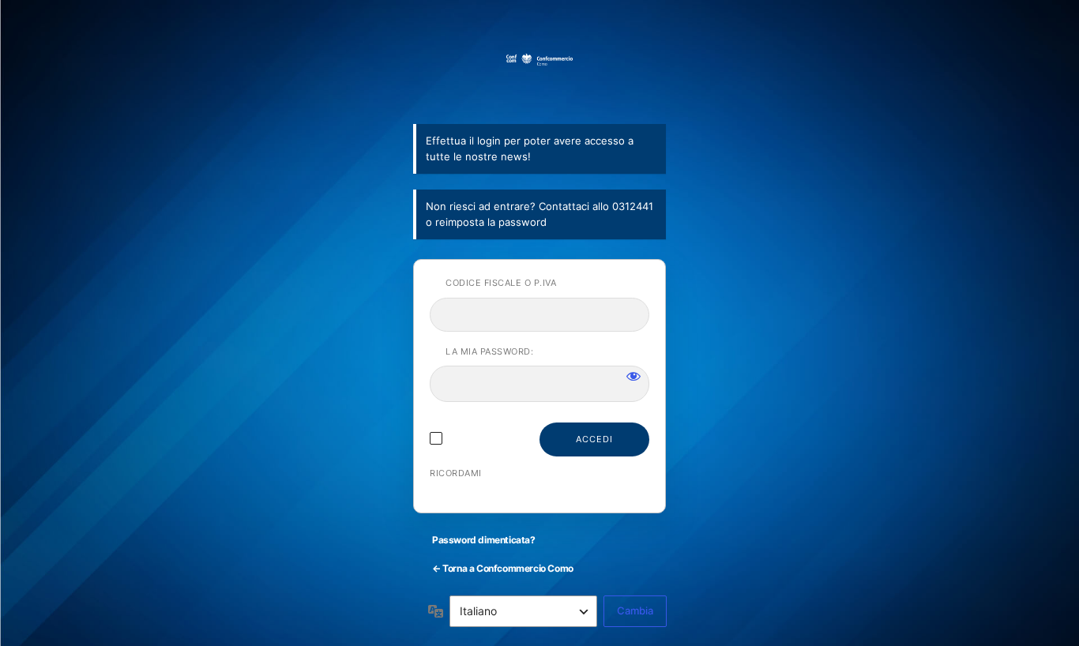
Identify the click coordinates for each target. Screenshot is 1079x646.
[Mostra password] (633, 376)
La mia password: (489, 351)
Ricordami (456, 473)
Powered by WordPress (539, 79)
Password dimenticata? (484, 540)
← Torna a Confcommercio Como (502, 568)
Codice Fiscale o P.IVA (501, 282)
